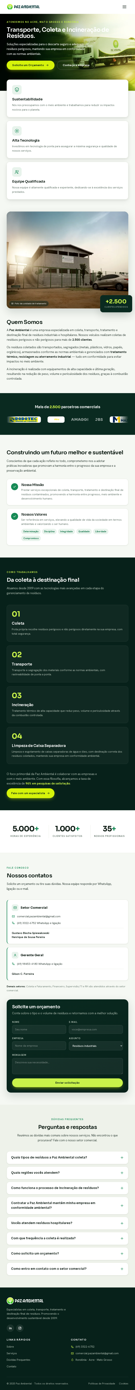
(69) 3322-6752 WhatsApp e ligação (39, 923)
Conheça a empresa (76, 65)
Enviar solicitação (67, 1083)
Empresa (18, 1038)
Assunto (75, 1038)
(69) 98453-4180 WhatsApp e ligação (39, 964)
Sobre (10, 1346)
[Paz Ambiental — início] (23, 7)
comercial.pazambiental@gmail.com (38, 916)
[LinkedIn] (10, 1328)
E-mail (73, 1022)
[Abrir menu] (124, 7)
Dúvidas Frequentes (18, 1360)
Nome (15, 1022)
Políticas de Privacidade (101, 1383)
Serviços (12, 1353)
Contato (11, 1366)
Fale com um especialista (28, 793)
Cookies (123, 1383)
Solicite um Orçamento (28, 65)
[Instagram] (20, 1328)
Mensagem (19, 1054)
